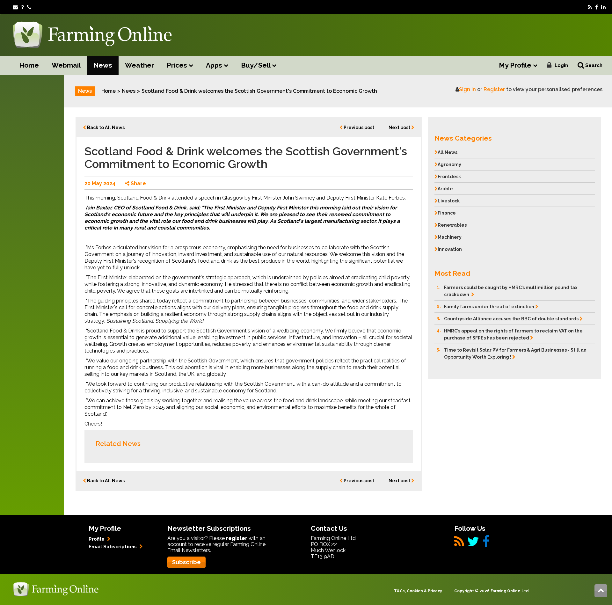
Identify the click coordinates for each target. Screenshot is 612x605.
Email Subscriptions (113, 547)
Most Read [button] (452, 273)
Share (137, 183)
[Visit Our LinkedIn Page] (603, 7)
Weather (139, 65)
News (102, 65)
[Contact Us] (29, 7)
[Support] (22, 7)
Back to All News (105, 127)
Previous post (358, 127)
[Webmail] (15, 7)
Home (29, 65)
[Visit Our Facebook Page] (596, 7)
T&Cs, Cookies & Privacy (418, 591)
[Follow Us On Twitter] (473, 544)
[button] (514, 137)
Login (561, 65)
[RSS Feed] (590, 7)
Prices (178, 65)
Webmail (66, 65)
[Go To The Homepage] (56, 588)
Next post (400, 127)
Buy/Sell (256, 65)
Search (593, 65)
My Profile (516, 65)
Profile (97, 539)
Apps (215, 65)
